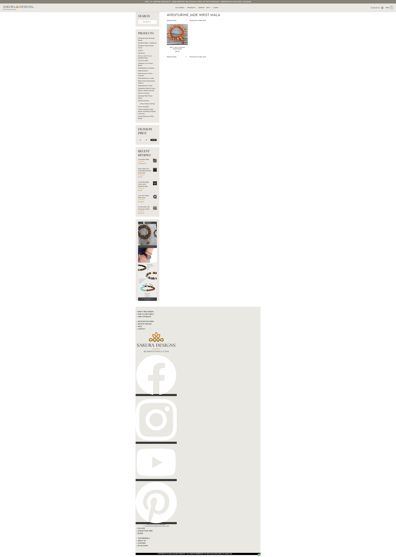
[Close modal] (393, 3)
